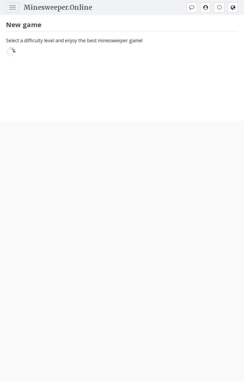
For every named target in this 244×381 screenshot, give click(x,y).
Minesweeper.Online (58, 7)
